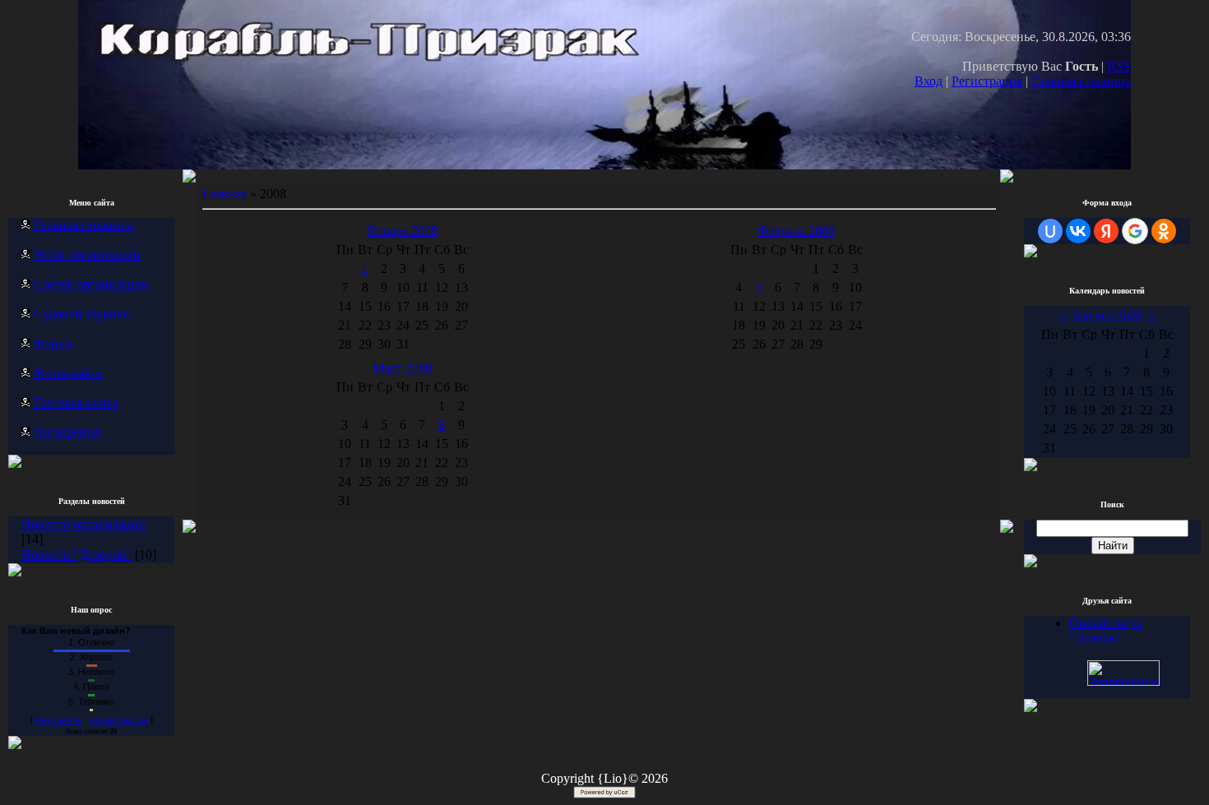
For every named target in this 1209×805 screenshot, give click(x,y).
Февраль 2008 (796, 231)
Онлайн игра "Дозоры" (1105, 630)
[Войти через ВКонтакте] (1078, 231)
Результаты (58, 719)
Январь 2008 (402, 231)
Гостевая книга (76, 402)
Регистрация (987, 81)
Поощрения (67, 432)
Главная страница (1081, 81)
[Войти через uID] (1050, 231)
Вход (929, 81)
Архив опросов (119, 719)
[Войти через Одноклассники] (1163, 231)
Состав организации (91, 284)
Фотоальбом (68, 373)
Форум (53, 343)
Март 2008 (402, 368)
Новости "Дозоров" (76, 555)
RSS (1119, 66)
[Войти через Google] (1135, 231)
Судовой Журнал (81, 314)
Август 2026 (1107, 315)
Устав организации (87, 254)
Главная (224, 194)
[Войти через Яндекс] (1106, 231)
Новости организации (83, 524)
